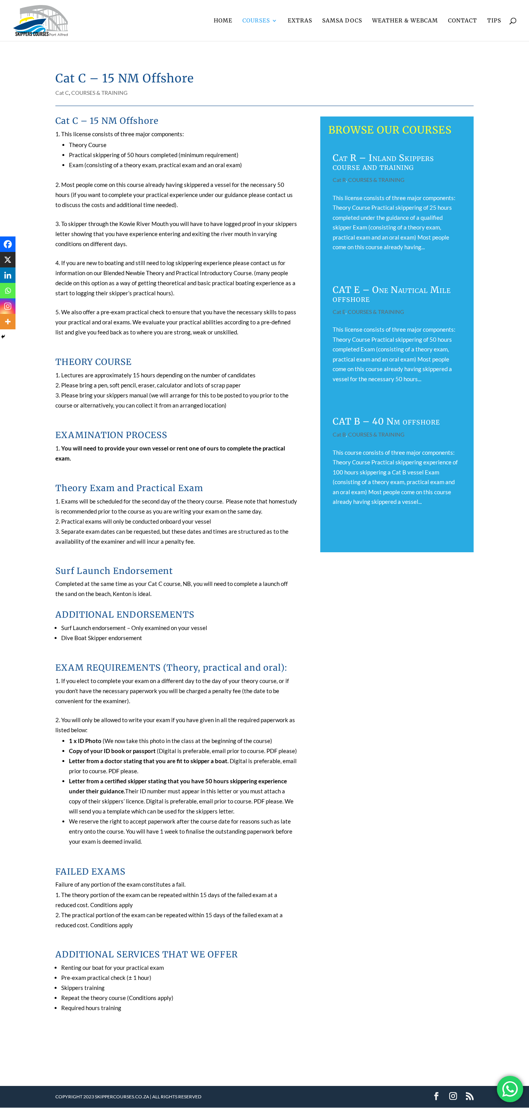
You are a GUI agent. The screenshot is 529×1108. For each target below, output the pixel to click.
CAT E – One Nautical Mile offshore (392, 294)
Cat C (62, 92)
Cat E (339, 311)
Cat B (339, 434)
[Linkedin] (7, 275)
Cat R (339, 179)
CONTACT (462, 21)
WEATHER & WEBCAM (405, 21)
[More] (7, 321)
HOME (223, 21)
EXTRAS (300, 21)
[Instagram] (7, 306)
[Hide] (3, 337)
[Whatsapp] (7, 290)
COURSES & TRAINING (99, 92)
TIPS (494, 21)
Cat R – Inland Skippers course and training (383, 162)
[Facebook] (7, 244)
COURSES (256, 21)
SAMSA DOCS (342, 21)
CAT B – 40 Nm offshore (386, 421)
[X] (7, 259)
